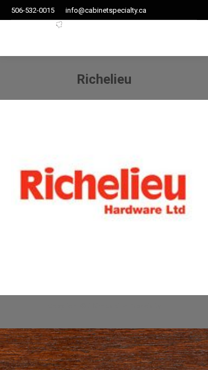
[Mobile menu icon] (172, 38)
